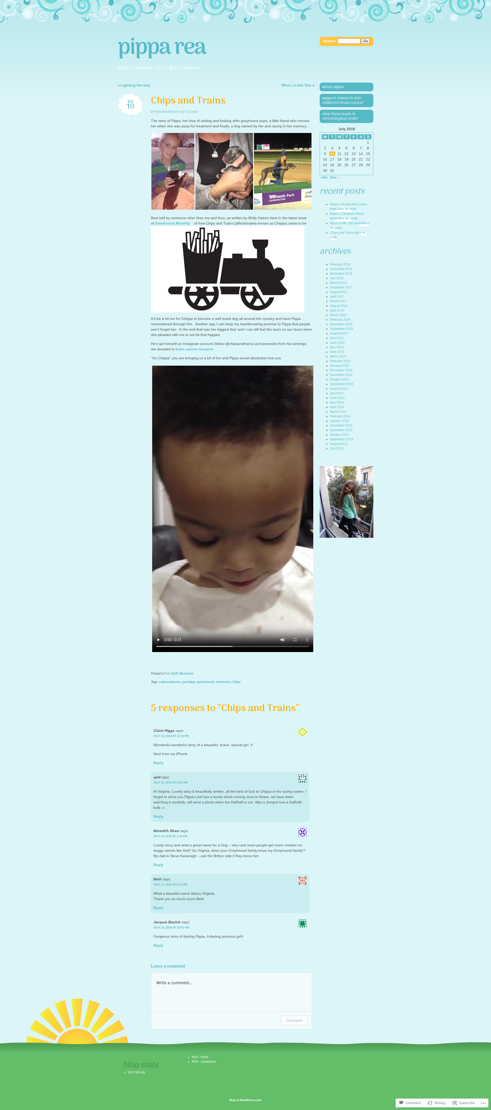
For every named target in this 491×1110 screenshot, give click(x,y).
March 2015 (338, 356)
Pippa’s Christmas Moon (347, 214)
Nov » (334, 177)
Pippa (236, 682)
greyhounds (206, 682)
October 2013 (339, 434)
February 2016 (340, 319)
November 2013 (341, 430)
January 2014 (339, 421)
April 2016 (337, 310)
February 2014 (340, 416)
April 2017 (337, 296)
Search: (330, 41)
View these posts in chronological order (340, 116)
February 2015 (340, 361)
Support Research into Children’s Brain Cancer (342, 100)
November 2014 (341, 375)
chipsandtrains (170, 682)
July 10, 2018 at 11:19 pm (171, 735)
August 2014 (339, 388)
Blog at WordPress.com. (245, 1100)
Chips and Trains (342, 232)
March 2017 (338, 301)
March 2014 (338, 411)
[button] (173, 171)
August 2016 (339, 306)
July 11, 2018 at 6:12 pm (170, 884)
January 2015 (339, 365)
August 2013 (339, 444)
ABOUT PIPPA (332, 87)
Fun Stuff (171, 673)
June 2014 (337, 398)
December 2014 (341, 370)
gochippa (189, 682)
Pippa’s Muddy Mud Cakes (348, 204)
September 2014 (341, 384)
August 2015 (339, 333)
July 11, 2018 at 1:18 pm (170, 836)
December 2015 (341, 324)
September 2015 (341, 329)
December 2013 (341, 425)
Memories (186, 673)
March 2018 (338, 283)
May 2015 (337, 347)
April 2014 (337, 407)
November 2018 (341, 273)
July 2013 (336, 448)
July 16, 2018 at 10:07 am (171, 927)
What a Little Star (296, 85)
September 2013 (341, 439)
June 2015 (337, 342)
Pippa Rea (162, 48)
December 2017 (341, 287)
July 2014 (336, 393)
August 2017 (339, 292)
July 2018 (336, 278)
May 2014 (337, 402)
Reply (158, 763)
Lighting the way (135, 85)
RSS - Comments (204, 1061)
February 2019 (340, 264)
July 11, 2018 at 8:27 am (170, 782)
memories (223, 682)
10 (332, 154)
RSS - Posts (200, 1057)
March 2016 (338, 315)
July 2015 (336, 338)
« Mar (324, 177)
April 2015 (337, 352)
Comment (294, 1020)
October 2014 (339, 379)
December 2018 (341, 269)
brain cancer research (195, 349)
